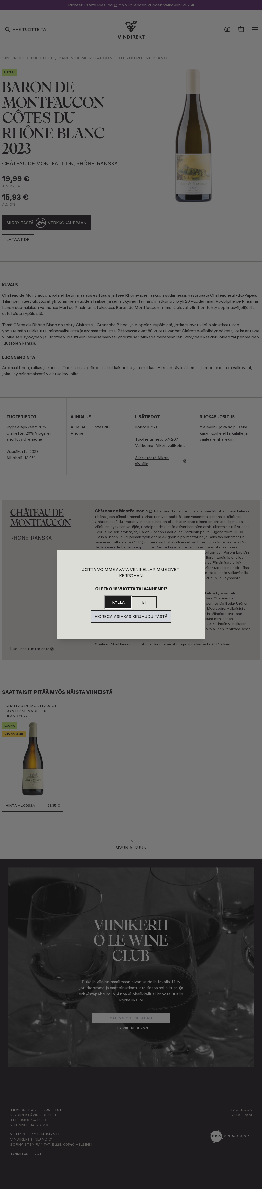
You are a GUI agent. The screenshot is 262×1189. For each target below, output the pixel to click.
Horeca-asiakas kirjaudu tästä (131, 617)
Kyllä (118, 602)
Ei (144, 602)
